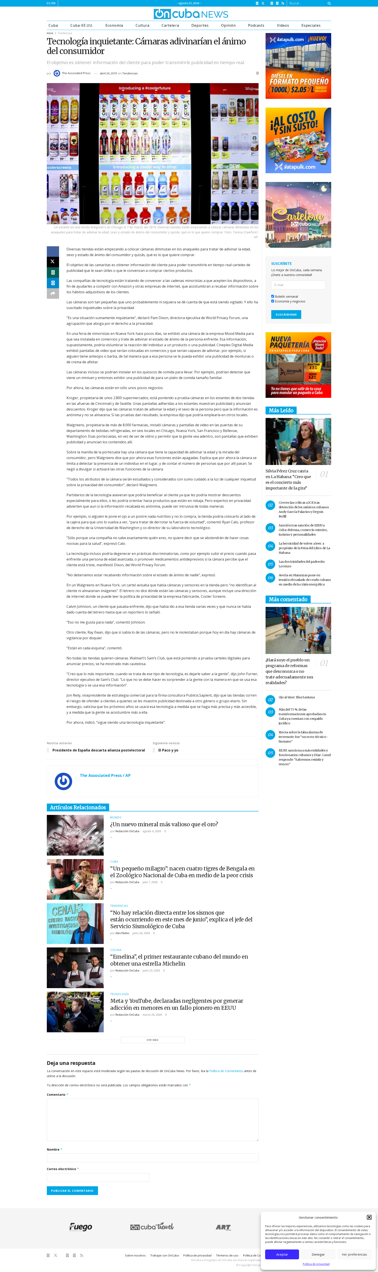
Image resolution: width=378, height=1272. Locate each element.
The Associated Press (76, 73)
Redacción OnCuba (127, 831)
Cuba (53, 25)
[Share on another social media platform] (53, 293)
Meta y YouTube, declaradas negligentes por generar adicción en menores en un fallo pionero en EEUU (176, 1004)
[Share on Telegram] (53, 283)
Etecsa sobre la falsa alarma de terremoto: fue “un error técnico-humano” (303, 736)
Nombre (55, 1149)
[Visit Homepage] (174, 14)
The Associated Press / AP (105, 775)
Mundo (116, 817)
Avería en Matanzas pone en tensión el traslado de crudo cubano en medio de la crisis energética (305, 579)
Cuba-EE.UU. (81, 25)
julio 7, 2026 (150, 882)
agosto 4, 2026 (151, 831)
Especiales (310, 25)
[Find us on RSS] (283, 3)
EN (53, 3)
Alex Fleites (122, 933)
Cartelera (170, 25)
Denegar (318, 1254)
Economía (114, 25)
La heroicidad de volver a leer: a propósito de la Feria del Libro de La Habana (304, 548)
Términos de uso (227, 1255)
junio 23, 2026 (151, 970)
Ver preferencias (354, 1254)
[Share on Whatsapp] (53, 272)
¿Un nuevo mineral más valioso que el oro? (164, 824)
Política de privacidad (316, 1264)
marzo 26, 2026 (152, 1015)
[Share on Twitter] (53, 262)
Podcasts (256, 25)
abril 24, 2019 (108, 73)
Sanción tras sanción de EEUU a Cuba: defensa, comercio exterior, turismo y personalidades (303, 529)
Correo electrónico (63, 1169)
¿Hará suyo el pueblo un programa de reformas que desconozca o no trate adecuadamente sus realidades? (289, 671)
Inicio (50, 33)
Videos (283, 25)
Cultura (142, 25)
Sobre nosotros (135, 1255)
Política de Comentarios (226, 1071)
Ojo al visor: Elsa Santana (297, 697)
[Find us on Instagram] (272, 3)
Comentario (57, 1094)
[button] (369, 1217)
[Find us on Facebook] (257, 3)
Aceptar (282, 1254)
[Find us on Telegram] (277, 3)
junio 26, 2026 (141, 933)
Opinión (228, 25)
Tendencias (65, 33)
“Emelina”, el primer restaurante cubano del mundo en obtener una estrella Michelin (179, 960)
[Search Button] (328, 3)
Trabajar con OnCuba (164, 1255)
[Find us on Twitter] (262, 3)
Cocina (116, 950)
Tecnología (119, 994)
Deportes (200, 25)
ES (48, 3)
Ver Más (152, 1039)
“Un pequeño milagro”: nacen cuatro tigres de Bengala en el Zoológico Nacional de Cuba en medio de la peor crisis (182, 872)
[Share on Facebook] (53, 251)
